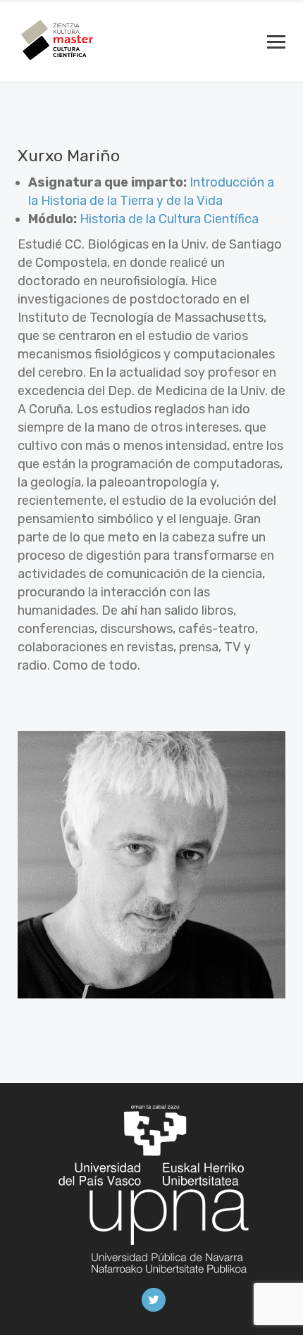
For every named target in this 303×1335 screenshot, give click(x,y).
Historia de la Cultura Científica (169, 219)
